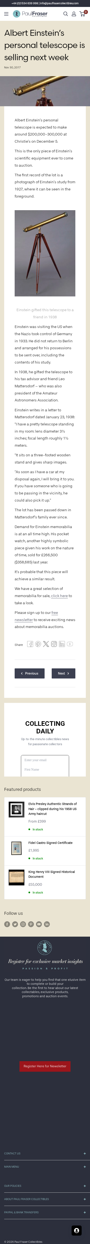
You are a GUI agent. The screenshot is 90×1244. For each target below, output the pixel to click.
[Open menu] (6, 14)
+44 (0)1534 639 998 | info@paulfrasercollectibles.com (45, 3)
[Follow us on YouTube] (39, 924)
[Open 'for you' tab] (77, 1230)
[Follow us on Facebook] (7, 924)
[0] (82, 13)
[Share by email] (54, 645)
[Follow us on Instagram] (23, 924)
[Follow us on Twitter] (15, 924)
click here (59, 596)
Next (61, 673)
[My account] (74, 14)
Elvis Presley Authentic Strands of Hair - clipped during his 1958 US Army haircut (52, 809)
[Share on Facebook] (30, 645)
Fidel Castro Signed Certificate (50, 843)
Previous (31, 673)
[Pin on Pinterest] (38, 645)
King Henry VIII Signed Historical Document (51, 874)
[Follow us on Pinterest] (31, 924)
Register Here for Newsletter (45, 1066)
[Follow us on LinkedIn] (47, 924)
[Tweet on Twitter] (46, 645)
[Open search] (65, 14)
